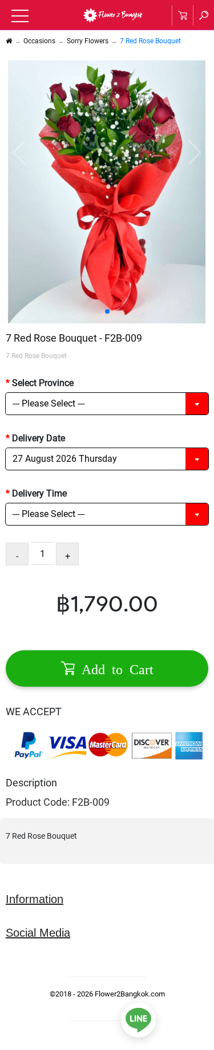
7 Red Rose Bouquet (150, 41)
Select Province (43, 383)
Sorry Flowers (87, 41)
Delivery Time (39, 493)
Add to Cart (114, 668)
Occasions (39, 41)
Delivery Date (38, 438)
